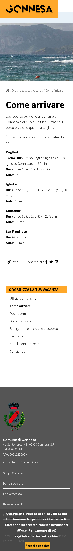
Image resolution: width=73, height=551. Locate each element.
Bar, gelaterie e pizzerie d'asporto (34, 328)
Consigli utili (18, 351)
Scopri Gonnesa (13, 473)
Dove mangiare (20, 321)
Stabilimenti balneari (24, 343)
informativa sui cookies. (41, 536)
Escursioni (17, 336)
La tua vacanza (12, 494)
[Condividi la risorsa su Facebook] (46, 262)
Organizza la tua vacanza (27, 90)
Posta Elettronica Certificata (20, 462)
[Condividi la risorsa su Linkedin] (56, 262)
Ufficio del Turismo (23, 298)
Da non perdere (13, 483)
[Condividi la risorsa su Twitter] (51, 262)
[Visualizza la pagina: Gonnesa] (7, 90)
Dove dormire (19, 313)
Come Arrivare (54, 90)
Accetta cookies (37, 546)
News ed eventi (13, 504)
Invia (14, 262)
